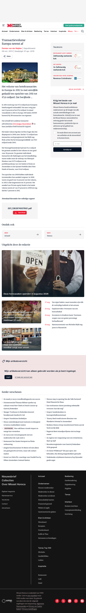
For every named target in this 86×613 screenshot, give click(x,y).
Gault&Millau (43, 556)
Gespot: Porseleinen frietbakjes (15, 418)
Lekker (40, 560)
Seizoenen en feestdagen (47, 538)
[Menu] (3, 25)
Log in (8, 377)
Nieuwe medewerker (46, 488)
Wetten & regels (44, 508)
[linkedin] (70, 601)
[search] (82, 31)
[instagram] (76, 601)
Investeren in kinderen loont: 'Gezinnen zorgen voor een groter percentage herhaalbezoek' (66, 318)
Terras (67, 494)
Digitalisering (70, 484)
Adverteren (6, 508)
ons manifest (32, 596)
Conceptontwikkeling (73, 510)
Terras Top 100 (44, 548)
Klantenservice (7, 495)
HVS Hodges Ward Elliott (22, 124)
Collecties (8, 480)
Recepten (41, 526)
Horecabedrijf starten (46, 500)
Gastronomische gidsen (47, 512)
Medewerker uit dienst (46, 496)
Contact (5, 504)
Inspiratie (42, 566)
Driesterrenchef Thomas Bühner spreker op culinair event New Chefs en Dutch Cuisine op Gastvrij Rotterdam (20, 406)
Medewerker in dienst (46, 492)
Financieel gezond (45, 504)
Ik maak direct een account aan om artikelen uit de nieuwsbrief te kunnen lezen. (69, 135)
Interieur (68, 502)
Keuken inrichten (71, 506)
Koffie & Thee (43, 534)
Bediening (69, 476)
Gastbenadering (71, 480)
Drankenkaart (43, 530)
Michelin (41, 552)
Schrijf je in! (67, 149)
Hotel (40, 583)
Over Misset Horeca (14, 484)
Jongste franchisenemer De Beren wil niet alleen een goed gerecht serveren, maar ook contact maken (21, 451)
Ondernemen (43, 483)
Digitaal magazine (8, 491)
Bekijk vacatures (75, 89)
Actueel (41, 476)
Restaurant (42, 575)
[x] (63, 601)
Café (39, 579)
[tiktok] (82, 601)
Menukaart (42, 522)
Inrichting (68, 514)
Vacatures (5, 500)
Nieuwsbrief (9, 476)
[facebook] (57, 601)
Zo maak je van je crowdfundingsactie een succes (22, 399)
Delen (9, 56)
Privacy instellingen (29, 609)
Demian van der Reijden (12, 48)
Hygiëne (68, 488)
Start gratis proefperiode (73, 25)
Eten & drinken (44, 518)
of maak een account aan (23, 377)
